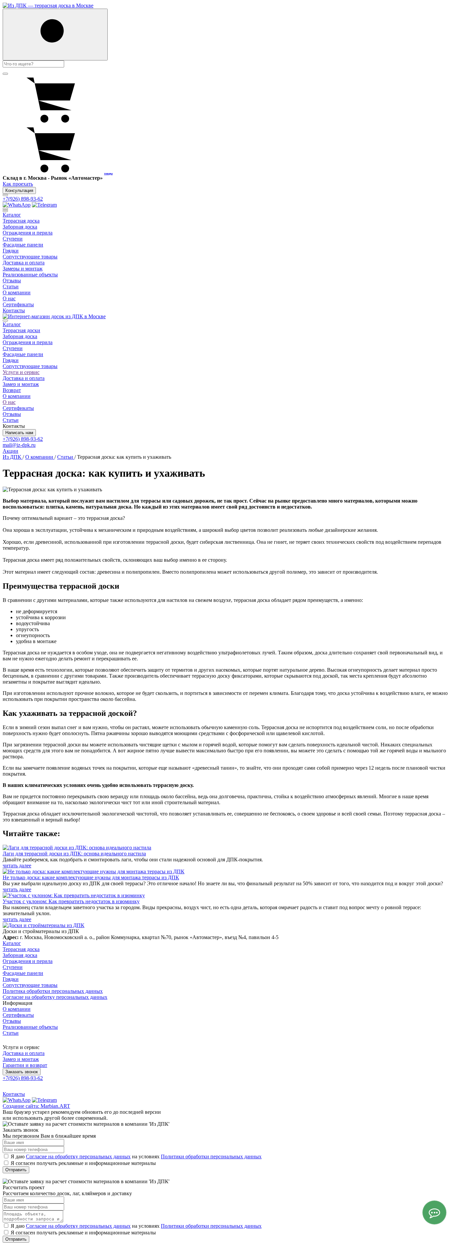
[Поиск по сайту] (55, 34)
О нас (9, 402)
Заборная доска (20, 336)
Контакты (14, 1094)
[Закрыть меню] (5, 211)
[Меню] (5, 195)
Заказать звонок (21, 1071)
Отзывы (12, 414)
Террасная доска (21, 949)
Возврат (12, 390)
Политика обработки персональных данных (53, 991)
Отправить (16, 1169)
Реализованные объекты (30, 1027)
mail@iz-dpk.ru (19, 445)
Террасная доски (21, 330)
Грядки (11, 360)
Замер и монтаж (21, 384)
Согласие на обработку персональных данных (55, 997)
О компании (17, 396)
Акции (10, 451)
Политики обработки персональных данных (211, 1156)
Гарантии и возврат (25, 1065)
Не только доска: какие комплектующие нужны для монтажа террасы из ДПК (91, 877)
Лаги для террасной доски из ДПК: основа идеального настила (74, 853)
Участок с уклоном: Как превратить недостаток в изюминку (71, 901)
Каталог (12, 324)
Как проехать (18, 184)
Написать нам (19, 432)
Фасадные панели (23, 354)
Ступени (13, 348)
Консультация (19, 190)
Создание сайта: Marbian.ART (36, 1106)
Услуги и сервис (21, 372)
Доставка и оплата (24, 378)
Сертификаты (18, 408)
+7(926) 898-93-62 (23, 199)
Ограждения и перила (28, 342)
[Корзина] (52, 123)
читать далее (17, 865)
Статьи (11, 420)
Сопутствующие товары (30, 366)
